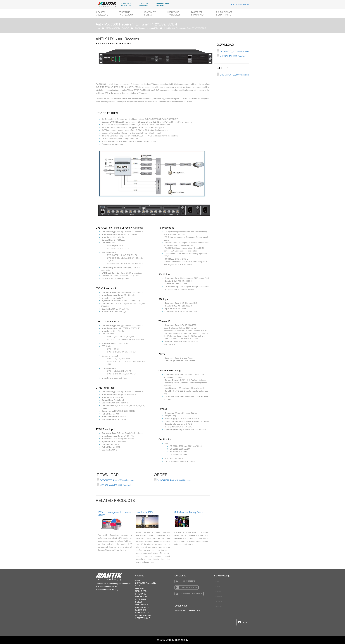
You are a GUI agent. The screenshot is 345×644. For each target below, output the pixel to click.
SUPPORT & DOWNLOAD (126, 5)
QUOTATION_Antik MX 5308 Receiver (173, 480)
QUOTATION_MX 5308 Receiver (234, 74)
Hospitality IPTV (144, 512)
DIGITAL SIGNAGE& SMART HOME (224, 13)
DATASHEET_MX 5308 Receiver (234, 51)
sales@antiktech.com (189, 587)
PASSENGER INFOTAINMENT (198, 13)
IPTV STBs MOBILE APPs (102, 13)
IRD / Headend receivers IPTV (146, 28)
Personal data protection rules (187, 610)
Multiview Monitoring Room (188, 512)
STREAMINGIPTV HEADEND (126, 13)
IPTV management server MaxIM (115, 513)
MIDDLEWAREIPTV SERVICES (173, 13)
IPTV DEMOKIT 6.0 (241, 4)
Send (244, 622)
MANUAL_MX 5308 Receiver (232, 55)
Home (98, 28)
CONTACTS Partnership (143, 5)
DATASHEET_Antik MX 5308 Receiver (116, 480)
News (137, 586)
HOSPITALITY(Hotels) (150, 13)
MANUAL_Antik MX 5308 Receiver (115, 484)
